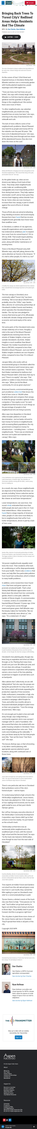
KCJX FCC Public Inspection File (13, 1111)
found (18, 217)
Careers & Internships (10, 1075)
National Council (8, 1093)
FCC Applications (9, 1108)
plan (24, 232)
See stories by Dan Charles (21, 976)
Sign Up (18, 1037)
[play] (3, 1127)
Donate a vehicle (9, 1089)
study (9, 505)
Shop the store (8, 1091)
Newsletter (7, 1078)
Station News (8, 1073)
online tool (18, 392)
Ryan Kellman (20, 29)
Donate (31, 3)
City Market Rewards (10, 1094)
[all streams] (34, 1126)
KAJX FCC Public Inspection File (13, 1109)
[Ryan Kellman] (6, 987)
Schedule (6, 1103)
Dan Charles (12, 29)
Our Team (7, 1072)
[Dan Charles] (6, 969)
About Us (6, 1070)
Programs (7, 1105)
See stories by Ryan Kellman (22, 1000)
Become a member (9, 1087)
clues (4, 585)
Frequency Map (8, 1107)
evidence (28, 571)
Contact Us (7, 1076)
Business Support (9, 1090)
